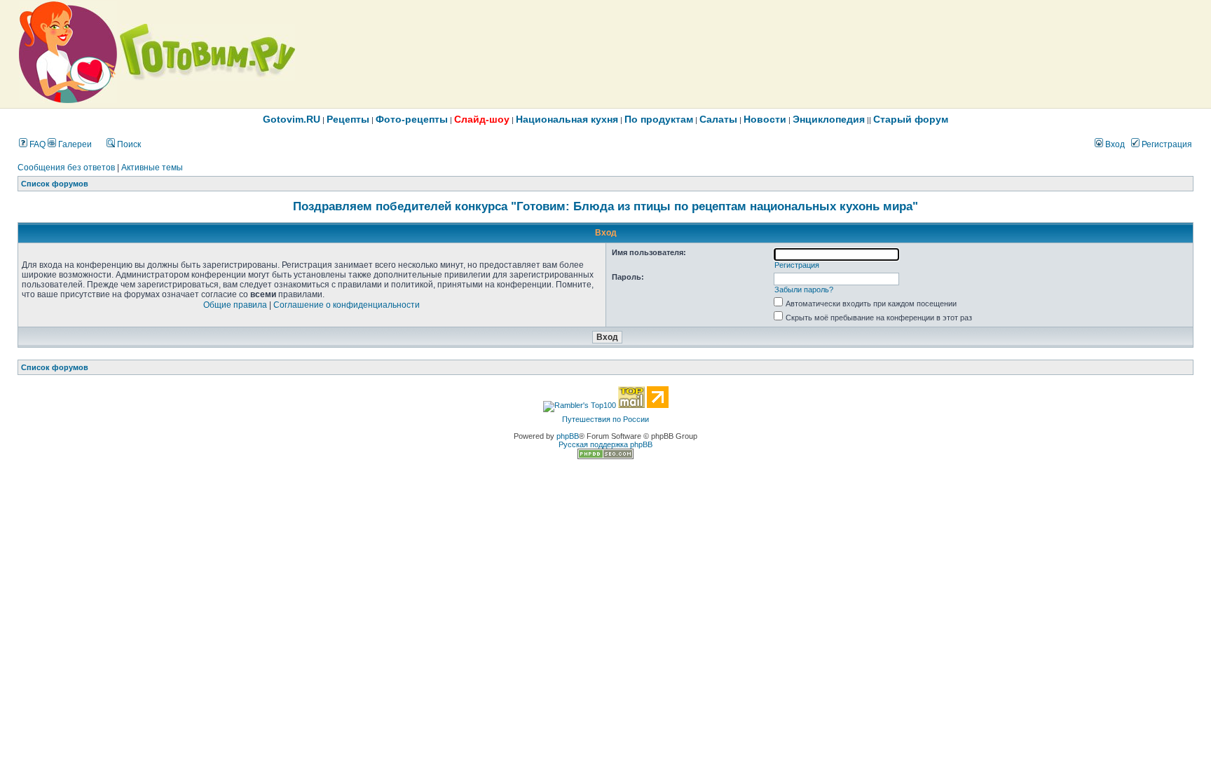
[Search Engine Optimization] (605, 456)
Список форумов (54, 183)
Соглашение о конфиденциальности (346, 305)
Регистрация (1166, 144)
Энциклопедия (829, 119)
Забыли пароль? (803, 289)
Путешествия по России (605, 419)
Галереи (74, 144)
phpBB (567, 436)
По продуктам (658, 119)
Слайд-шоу (481, 119)
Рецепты (348, 119)
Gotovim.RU (291, 119)
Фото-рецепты (412, 119)
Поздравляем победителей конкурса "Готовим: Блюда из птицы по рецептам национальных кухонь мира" (605, 206)
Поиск (128, 144)
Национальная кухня (567, 119)
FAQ (36, 144)
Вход (1114, 144)
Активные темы (152, 167)
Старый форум (910, 119)
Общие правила (235, 305)
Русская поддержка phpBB (605, 444)
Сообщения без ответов (66, 167)
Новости (765, 119)
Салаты (718, 119)
